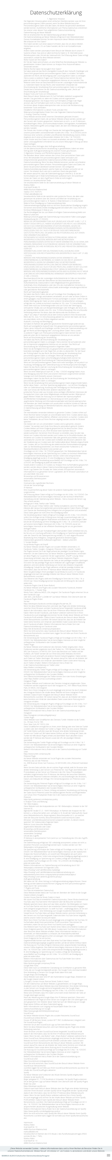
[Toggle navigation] (108, 1155)
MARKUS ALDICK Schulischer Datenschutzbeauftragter (26, 1156)
